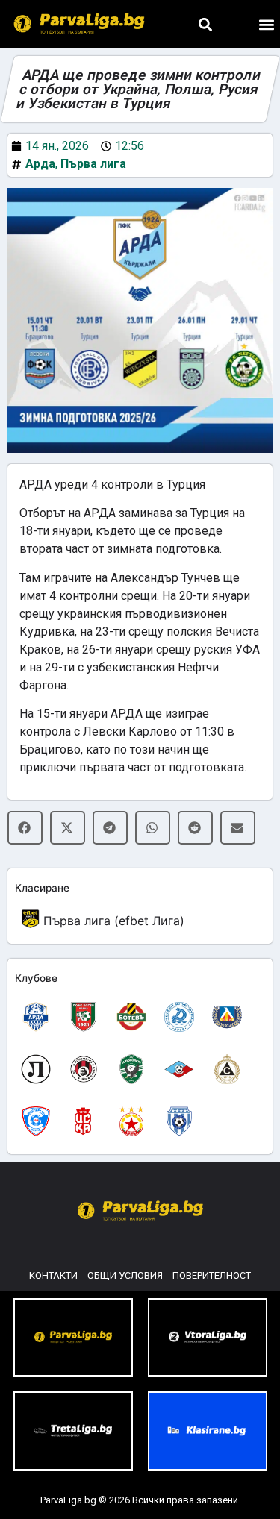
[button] (205, 24)
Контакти (53, 1275)
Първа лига (93, 164)
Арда (40, 164)
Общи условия (125, 1275)
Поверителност (211, 1275)
